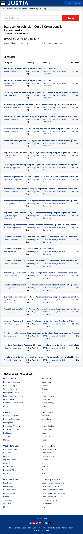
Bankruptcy (46, 382)
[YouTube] (33, 523)
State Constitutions (49, 449)
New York (45, 466)
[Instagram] (40, 523)
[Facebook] (37, 523)
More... (6, 406)
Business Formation (11, 415)
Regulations (8, 456)
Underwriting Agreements (12, 107)
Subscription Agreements (12, 348)
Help (44, 528)
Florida (44, 463)
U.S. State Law (48, 446)
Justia (3, 9)
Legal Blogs (8, 486)
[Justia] (18, 3)
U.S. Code (7, 453)
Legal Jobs (7, 483)
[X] (49, 523)
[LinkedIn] (30, 523)
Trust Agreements (10, 143)
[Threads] (43, 523)
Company (36, 528)
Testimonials (47, 503)
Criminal (45, 385)
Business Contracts (20, 9)
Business (7, 412)
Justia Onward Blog (49, 500)
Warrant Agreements (11, 71)
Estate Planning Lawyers (13, 396)
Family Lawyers (9, 399)
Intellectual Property (11, 426)
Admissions (46, 419)
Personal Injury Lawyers (13, 403)
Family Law (46, 399)
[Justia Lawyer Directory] (52, 523)
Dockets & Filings (10, 470)
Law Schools (47, 412)
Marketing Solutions (51, 479)
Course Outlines (48, 426)
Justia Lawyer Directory (51, 486)
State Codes (46, 453)
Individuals (47, 378)
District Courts (9, 466)
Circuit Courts (8, 463)
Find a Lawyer (10, 378)
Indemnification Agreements (13, 180)
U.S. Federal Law (11, 446)
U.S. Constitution (10, 449)
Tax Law (6, 436)
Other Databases (11, 479)
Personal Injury (48, 403)
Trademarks (8, 500)
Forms (9, 9)
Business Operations (50, 43)
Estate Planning (48, 396)
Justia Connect (14, 528)
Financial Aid (46, 422)
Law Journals (47, 429)
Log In (68, 3)
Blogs (44, 433)
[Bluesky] (46, 523)
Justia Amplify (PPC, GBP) (52, 497)
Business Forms (9, 490)
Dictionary (46, 415)
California (45, 459)
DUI (43, 392)
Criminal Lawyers (10, 389)
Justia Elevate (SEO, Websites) (53, 493)
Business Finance (11, 43)
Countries (7, 503)
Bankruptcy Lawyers (11, 382)
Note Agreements (10, 95)
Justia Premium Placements (53, 490)
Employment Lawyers (12, 392)
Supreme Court (9, 459)
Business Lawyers (10, 385)
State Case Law (48, 456)
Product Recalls (9, 493)
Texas (44, 470)
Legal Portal (26, 528)
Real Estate (7, 433)
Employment (8, 422)
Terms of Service (53, 528)
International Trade (11, 429)
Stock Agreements (10, 252)
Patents (6, 497)
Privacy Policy (67, 528)
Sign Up (77, 3)
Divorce (45, 389)
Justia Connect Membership (53, 483)
